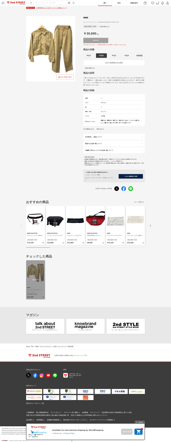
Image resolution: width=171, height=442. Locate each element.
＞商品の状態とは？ (89, 68)
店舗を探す (134, 3)
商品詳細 (70, 346)
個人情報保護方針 (42, 412)
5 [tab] (133, 247)
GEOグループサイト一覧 (35, 403)
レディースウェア (45, 346)
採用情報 (39, 420)
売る (119, 3)
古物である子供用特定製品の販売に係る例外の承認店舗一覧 (47, 415)
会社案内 (29, 420)
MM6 (37, 346)
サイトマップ (95, 412)
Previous (21, 226)
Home (28, 346)
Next (150, 226)
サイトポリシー (56, 412)
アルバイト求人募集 (71, 412)
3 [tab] (85, 247)
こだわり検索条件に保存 (130, 176)
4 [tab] (109, 247)
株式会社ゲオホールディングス (74, 420)
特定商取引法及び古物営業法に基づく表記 (117, 412)
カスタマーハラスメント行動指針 (101, 420)
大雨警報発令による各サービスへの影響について (51, 8)
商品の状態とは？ (105, 26)
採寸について (100, 129)
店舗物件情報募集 (53, 420)
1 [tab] (38, 247)
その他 (54, 346)
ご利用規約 (30, 412)
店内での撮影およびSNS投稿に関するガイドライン (89, 415)
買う (105, 3)
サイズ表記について (88, 129)
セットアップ (62, 346)
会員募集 (85, 412)
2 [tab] (62, 247)
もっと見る (138, 202)
